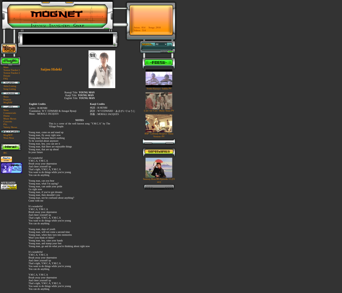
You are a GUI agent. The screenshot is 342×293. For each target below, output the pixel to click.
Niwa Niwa (8, 138)
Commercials (9, 113)
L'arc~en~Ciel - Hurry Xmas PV (159, 110)
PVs (5, 124)
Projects (7, 99)
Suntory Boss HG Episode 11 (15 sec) (159, 180)
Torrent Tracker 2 (11, 73)
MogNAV (7, 102)
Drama (6, 115)
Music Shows (9, 118)
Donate (6, 75)
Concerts (7, 121)
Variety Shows (10, 127)
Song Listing (9, 89)
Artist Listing (9, 86)
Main (6, 67)
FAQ (5, 78)
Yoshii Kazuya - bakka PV (159, 88)
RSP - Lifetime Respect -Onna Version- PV (159, 135)
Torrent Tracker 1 (11, 70)
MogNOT (8, 135)
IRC (5, 152)
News (6, 96)
